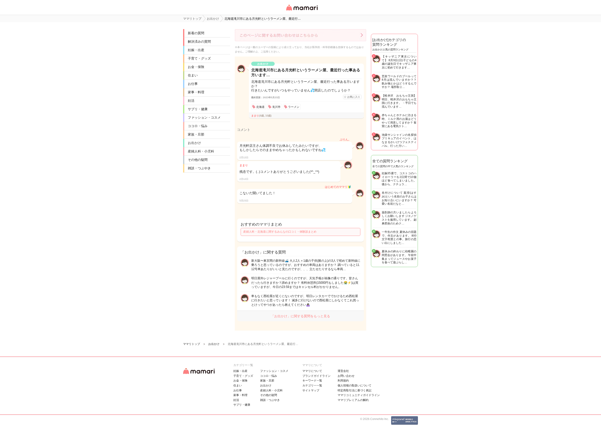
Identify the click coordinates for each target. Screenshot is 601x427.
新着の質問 (196, 33)
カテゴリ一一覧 (312, 385)
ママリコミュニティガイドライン (359, 395)
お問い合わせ (346, 376)
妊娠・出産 (196, 50)
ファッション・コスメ (204, 117)
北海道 (260, 107)
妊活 (191, 100)
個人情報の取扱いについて (354, 385)
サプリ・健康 (198, 109)
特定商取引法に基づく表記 (354, 390)
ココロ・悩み (198, 126)
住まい (193, 75)
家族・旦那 (196, 134)
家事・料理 (196, 92)
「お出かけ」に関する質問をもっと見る (300, 316)
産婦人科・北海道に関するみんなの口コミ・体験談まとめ (279, 231)
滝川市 (276, 107)
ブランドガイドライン (316, 376)
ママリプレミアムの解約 (353, 400)
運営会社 (343, 371)
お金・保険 (196, 67)
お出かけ (194, 143)
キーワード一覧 (312, 380)
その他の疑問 (198, 160)
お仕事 (193, 84)
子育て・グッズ (199, 58)
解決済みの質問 (199, 41)
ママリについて (312, 371)
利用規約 (343, 380)
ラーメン (293, 107)
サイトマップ (310, 390)
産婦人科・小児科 (201, 151)
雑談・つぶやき (199, 168)
